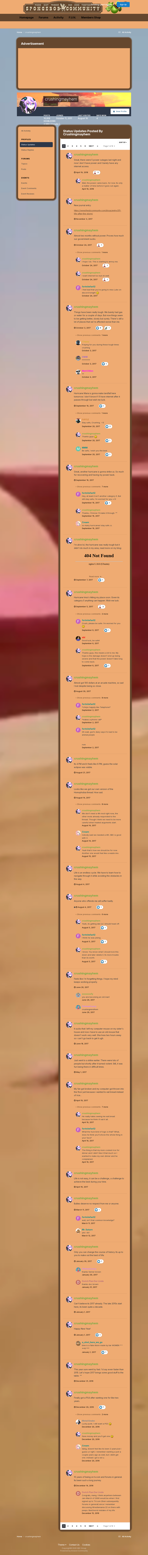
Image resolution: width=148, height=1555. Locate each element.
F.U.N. (72, 17)
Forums (43, 17)
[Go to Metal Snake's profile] (78, 1422)
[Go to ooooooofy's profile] (78, 995)
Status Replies (27, 150)
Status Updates (28, 144)
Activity (58, 17)
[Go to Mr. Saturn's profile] (78, 1230)
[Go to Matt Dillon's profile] (78, 372)
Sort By (122, 142)
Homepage (27, 17)
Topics (24, 164)
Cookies (86, 1544)
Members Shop (91, 17)
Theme (61, 1544)
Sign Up (123, 4)
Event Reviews (27, 194)
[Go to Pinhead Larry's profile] (78, 1007)
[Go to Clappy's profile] (78, 342)
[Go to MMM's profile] (78, 448)
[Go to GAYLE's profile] (78, 420)
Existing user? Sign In (102, 4)
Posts (23, 169)
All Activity (25, 131)
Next (91, 146)
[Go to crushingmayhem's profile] (69, 156)
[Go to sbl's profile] (78, 638)
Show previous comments (92, 252)
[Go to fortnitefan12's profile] (78, 287)
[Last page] (98, 146)
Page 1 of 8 (108, 146)
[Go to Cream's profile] (78, 523)
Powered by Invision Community (74, 1551)
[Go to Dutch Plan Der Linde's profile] (78, 1282)
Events (24, 183)
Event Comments (28, 188)
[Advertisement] (52, 68)
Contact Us (74, 1544)
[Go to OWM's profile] (78, 358)
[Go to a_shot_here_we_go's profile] (78, 1343)
